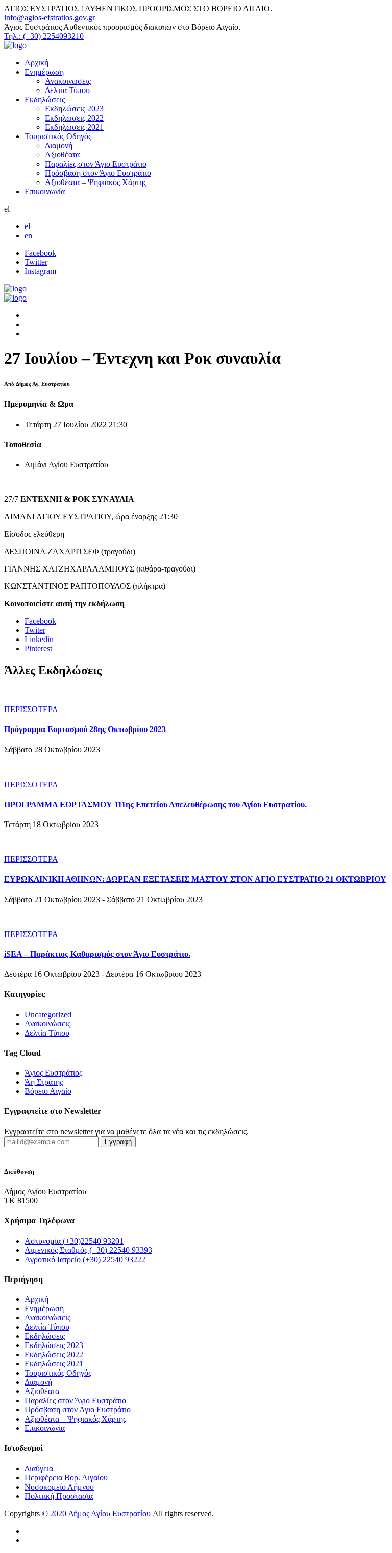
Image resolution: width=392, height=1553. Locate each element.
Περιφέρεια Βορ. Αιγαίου (66, 1477)
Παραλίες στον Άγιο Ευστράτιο (95, 163)
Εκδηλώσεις (44, 99)
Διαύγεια (38, 1468)
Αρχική (36, 62)
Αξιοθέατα (62, 154)
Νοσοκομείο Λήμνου (59, 1486)
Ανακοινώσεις (68, 81)
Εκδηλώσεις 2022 (74, 117)
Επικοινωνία (44, 191)
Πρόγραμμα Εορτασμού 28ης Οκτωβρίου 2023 (85, 729)
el (27, 226)
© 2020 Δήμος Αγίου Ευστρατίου (96, 1513)
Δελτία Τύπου (67, 90)
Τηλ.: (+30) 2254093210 (44, 36)
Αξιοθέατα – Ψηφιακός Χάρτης (95, 182)
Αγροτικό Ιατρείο (84, 1259)
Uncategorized (47, 1014)
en (28, 235)
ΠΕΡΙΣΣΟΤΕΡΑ (31, 709)
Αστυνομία (74, 1241)
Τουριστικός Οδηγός (57, 136)
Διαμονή (58, 145)
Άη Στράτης (43, 1082)
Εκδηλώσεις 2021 (74, 127)
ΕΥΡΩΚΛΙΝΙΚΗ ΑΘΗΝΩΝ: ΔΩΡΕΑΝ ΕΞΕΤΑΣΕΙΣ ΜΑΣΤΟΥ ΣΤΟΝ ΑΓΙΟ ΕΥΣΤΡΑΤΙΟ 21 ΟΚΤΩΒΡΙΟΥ (195, 879)
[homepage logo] (15, 45)
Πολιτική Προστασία (58, 1496)
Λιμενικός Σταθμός (88, 1250)
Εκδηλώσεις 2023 (74, 108)
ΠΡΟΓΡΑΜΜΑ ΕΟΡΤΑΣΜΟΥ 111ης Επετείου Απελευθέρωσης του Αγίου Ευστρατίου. (155, 804)
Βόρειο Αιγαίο (47, 1091)
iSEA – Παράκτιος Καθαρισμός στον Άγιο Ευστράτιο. (97, 954)
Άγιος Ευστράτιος (53, 1072)
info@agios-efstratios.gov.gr (49, 17)
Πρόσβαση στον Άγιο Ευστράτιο (98, 173)
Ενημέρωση (44, 71)
